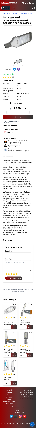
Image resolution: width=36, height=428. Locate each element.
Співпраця (9, 397)
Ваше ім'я (8, 251)
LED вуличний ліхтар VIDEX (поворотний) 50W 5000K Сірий (10, 351)
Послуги (9, 392)
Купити (18, 117)
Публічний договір (9, 401)
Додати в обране (12, 122)
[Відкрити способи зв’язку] (32, 424)
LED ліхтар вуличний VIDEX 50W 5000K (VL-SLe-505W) (10, 323)
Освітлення (14, 13)
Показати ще (16, 103)
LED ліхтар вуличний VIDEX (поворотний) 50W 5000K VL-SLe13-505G (25, 352)
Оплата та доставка (27, 394)
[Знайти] (32, 8)
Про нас (9, 395)
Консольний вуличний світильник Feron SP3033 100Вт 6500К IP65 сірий (9, 380)
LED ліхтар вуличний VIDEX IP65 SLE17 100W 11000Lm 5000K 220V (25, 324)
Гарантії (26, 396)
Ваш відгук (9, 259)
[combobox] (23, 8)
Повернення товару (26, 399)
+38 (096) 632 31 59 (18, 412)
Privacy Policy (9, 403)
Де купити (9, 399)
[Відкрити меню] (33, 2)
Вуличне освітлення (27, 13)
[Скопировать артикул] (30, 84)
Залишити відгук (15, 278)
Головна (5, 13)
